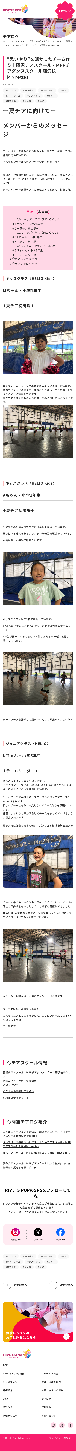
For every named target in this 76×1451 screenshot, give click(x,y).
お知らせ (8, 1407)
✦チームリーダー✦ (26, 255)
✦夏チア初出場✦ (25, 228)
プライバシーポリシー (61, 1438)
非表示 (43, 211)
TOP (5, 1365)
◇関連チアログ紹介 (23, 263)
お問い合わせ (49, 1415)
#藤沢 (41, 100)
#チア (63, 90)
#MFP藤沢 (28, 90)
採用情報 (46, 1407)
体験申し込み (10, 1415)
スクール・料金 (50, 1373)
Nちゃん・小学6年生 (27, 250)
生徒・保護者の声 (51, 1381)
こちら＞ (29, 1091)
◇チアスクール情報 (23, 258)
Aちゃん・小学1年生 (27, 237)
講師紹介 (8, 1390)
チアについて (10, 1381)
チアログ (19, 41)
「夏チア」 (50, 151)
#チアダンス (33, 95)
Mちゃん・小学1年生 (27, 224)
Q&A (5, 1398)
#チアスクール (13, 95)
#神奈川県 (11, 100)
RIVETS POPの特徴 (13, 1373)
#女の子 (51, 95)
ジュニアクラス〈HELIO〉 (37, 246)
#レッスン (11, 90)
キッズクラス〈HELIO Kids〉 (39, 219)
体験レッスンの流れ (52, 1390)
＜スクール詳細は (13, 1091)
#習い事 (27, 100)
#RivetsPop (47, 90)
